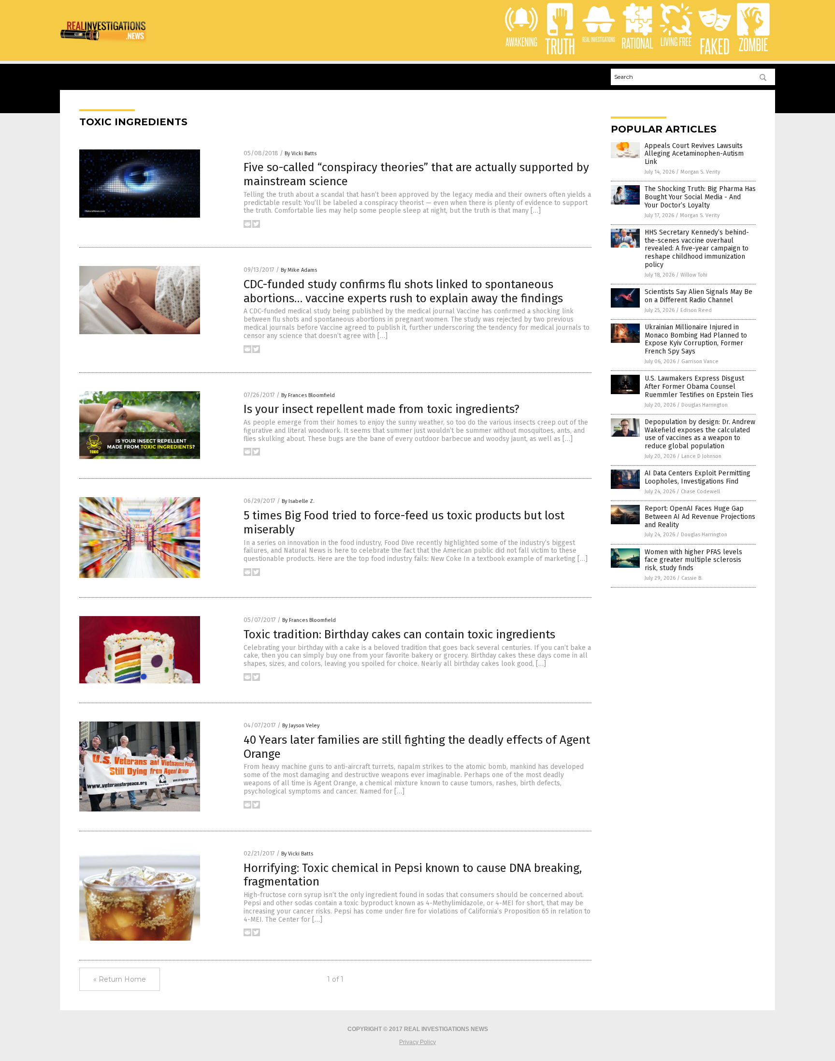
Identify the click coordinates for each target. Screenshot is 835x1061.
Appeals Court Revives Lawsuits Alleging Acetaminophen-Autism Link (694, 154)
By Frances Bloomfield (308, 395)
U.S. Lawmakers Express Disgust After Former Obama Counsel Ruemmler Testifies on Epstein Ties (699, 386)
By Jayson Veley (300, 725)
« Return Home (119, 979)
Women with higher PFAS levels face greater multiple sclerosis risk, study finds (693, 560)
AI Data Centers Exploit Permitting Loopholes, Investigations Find (697, 477)
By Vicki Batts (301, 153)
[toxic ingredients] (103, 43)
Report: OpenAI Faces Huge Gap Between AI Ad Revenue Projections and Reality (700, 516)
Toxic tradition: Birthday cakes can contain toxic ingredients (399, 634)
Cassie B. (692, 578)
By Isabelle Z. (298, 501)
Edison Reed (696, 310)
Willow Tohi (693, 275)
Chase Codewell (700, 491)
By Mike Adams (299, 270)
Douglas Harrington (704, 405)
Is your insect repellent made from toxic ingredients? (381, 409)
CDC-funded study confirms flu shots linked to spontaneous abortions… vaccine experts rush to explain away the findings (403, 291)
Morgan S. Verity (700, 172)
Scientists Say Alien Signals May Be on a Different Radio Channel (698, 296)
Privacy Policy (417, 1042)
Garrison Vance (700, 361)
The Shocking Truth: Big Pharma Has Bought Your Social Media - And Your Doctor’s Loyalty (700, 197)
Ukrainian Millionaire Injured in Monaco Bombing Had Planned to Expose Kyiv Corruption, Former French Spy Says (696, 339)
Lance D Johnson (701, 456)
